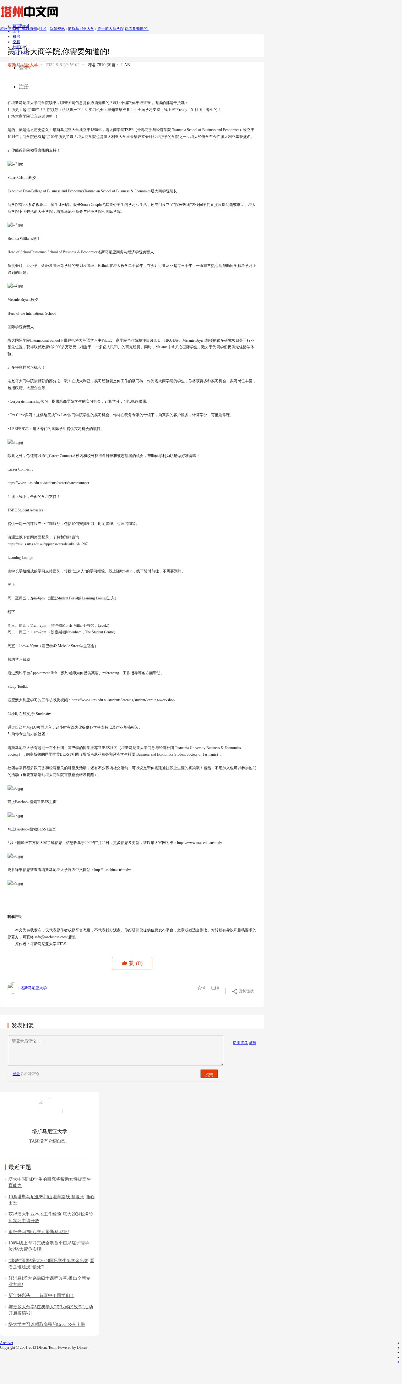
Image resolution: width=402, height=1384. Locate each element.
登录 (16, 1074)
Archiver (6, 1343)
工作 (16, 31)
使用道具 (240, 1042)
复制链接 (246, 991)
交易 (16, 42)
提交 (209, 1074)
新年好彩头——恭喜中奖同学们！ (41, 1295)
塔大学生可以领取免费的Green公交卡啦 (46, 1324)
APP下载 (20, 52)
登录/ (24, 67)
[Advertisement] (122, 82)
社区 (20, 47)
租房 (16, 36)
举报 (252, 1042)
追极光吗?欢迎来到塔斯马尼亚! (38, 1231)
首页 (21, 26)
